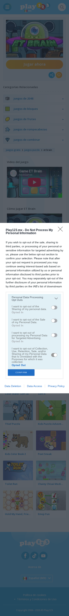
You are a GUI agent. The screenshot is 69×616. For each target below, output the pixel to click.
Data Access (34, 386)
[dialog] (34, 308)
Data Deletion (13, 386)
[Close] (61, 230)
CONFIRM (21, 372)
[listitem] (34, 298)
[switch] (54, 307)
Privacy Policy (56, 386)
